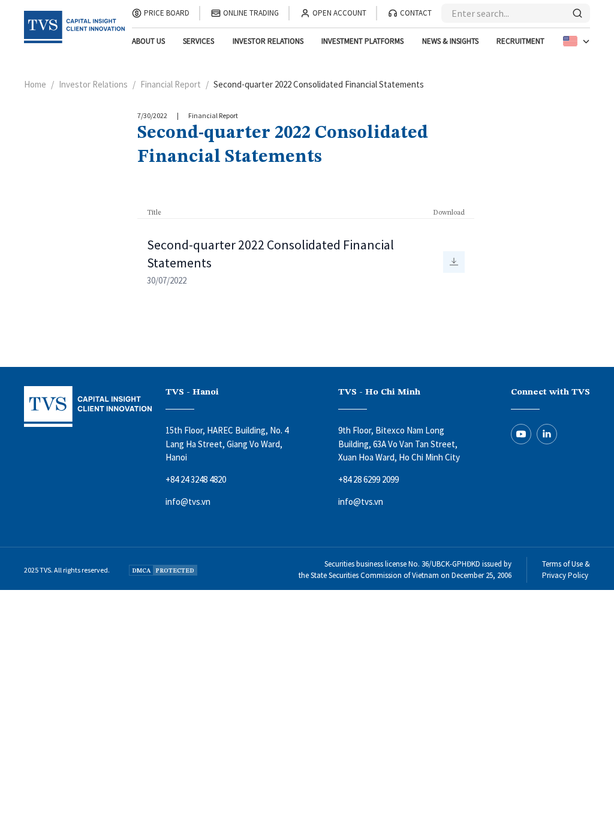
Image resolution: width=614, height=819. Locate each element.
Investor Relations (93, 84)
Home (35, 84)
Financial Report (170, 84)
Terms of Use (562, 564)
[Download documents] (454, 262)
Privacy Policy (565, 575)
